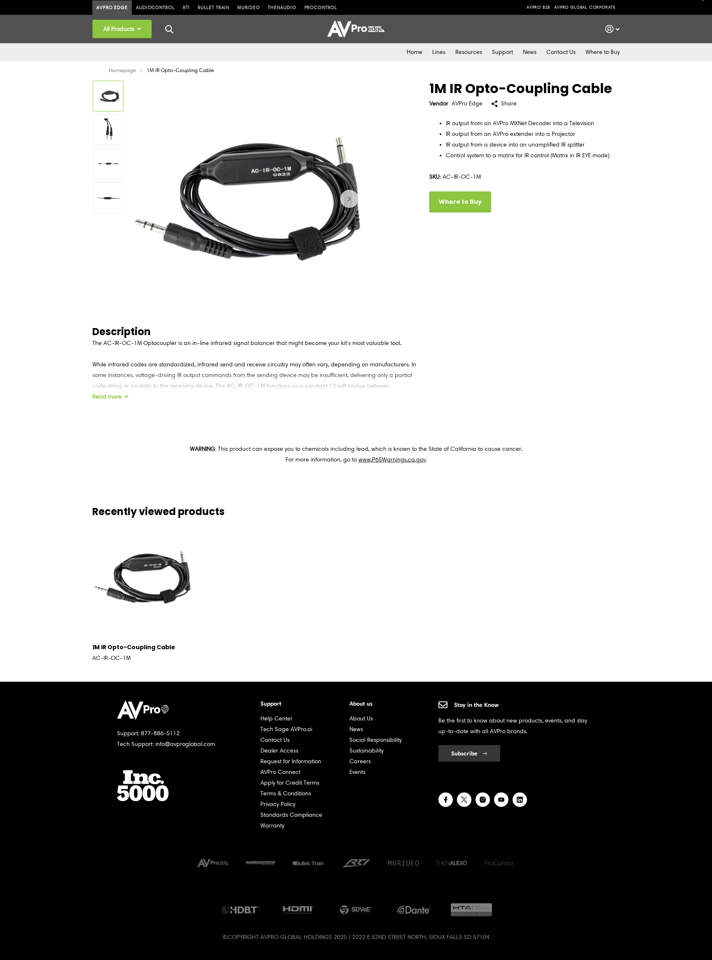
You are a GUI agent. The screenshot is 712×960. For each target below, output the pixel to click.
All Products (119, 29)
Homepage (122, 70)
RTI (186, 7)
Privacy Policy (277, 804)
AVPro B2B (538, 7)
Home (414, 52)
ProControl (320, 7)
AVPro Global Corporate (585, 7)
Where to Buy (603, 52)
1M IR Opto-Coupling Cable (133, 647)
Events (357, 772)
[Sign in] (612, 29)
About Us (361, 718)
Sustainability (366, 750)
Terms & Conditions (285, 793)
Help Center (276, 718)
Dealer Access (279, 750)
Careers (360, 761)
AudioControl (155, 7)
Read (107, 396)
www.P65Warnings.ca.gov (392, 459)
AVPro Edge (112, 7)
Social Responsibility (375, 739)
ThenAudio (282, 7)
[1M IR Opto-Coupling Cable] (142, 577)
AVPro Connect (280, 772)
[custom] (445, 799)
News (529, 52)
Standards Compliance (291, 814)
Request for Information (290, 761)
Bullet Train (213, 7)
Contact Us (561, 52)
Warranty (272, 825)
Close (169, 29)
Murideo (248, 7)
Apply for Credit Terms (289, 782)
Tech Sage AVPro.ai (286, 729)
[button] (349, 199)
